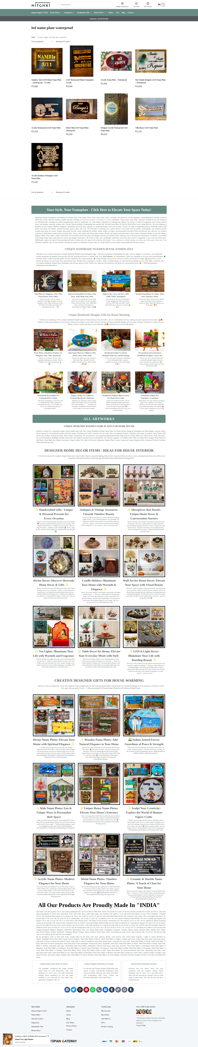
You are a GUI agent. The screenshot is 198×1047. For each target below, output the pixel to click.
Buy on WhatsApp (48, 87)
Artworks (136, 6)
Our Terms (70, 1023)
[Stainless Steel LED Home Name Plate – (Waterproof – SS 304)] (47, 61)
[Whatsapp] (93, 990)
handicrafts (92, 916)
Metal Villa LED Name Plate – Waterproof (78, 129)
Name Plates (35, 1015)
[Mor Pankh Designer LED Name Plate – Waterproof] (150, 61)
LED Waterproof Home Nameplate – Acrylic (80, 81)
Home (33, 37)
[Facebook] (67, 990)
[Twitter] (74, 990)
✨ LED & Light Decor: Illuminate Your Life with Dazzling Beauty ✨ (144, 656)
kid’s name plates (51, 973)
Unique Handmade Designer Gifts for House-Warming (99, 314)
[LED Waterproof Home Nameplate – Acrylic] (81, 61)
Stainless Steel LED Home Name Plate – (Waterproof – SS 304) (46, 81)
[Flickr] (105, 990)
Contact (69, 1030)
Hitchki (38, 916)
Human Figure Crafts (39, 1011)
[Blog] (118, 990)
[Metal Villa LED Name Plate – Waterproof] (81, 109)
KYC (103, 1023)
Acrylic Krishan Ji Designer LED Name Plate (44, 177)
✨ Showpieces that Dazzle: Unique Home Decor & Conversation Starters (144, 514)
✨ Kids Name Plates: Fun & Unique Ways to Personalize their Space (54, 812)
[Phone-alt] (99, 990)
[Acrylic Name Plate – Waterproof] (116, 61)
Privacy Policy (71, 1026)
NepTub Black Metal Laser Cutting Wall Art (121, 927)
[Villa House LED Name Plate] (150, 109)
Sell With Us (105, 1019)
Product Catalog (107, 1026)
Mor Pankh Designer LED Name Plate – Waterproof (150, 81)
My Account (148, 6)
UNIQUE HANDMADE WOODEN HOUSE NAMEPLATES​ (99, 249)
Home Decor (146, 973)
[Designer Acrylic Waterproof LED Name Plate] (116, 109)
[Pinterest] (86, 990)
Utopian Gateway (65, 927)
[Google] (124, 990)
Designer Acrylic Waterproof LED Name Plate (114, 129)
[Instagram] (80, 990)
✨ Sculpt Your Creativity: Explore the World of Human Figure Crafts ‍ (144, 812)
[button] (161, 4)
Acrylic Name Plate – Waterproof (114, 80)
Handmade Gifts (37, 1026)
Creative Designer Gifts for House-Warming (99, 680)
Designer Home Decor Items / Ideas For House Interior (99, 450)
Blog (68, 1019)
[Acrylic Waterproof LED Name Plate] (47, 109)
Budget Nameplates (122, 6)
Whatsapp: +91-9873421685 (99, 19)
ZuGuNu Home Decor (97, 927)
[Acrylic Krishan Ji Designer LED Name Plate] (47, 157)
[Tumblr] (112, 990)
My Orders (105, 1015)
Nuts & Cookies (37, 1019)
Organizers (35, 1023)
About (68, 1015)
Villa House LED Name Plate (146, 128)
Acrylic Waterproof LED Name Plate (46, 128)
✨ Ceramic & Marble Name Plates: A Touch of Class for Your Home (144, 883)
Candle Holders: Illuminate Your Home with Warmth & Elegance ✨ (99, 585)
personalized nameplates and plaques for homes (95, 220)
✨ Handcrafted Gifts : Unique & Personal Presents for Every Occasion (54, 514)
